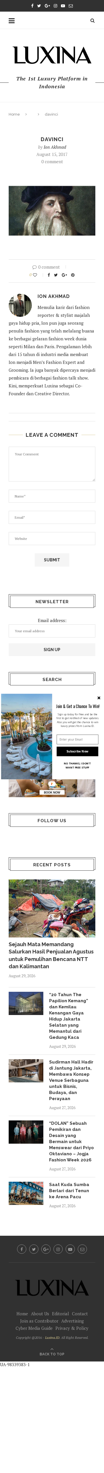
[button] (77, 706)
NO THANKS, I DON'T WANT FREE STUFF (77, 765)
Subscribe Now (77, 751)
